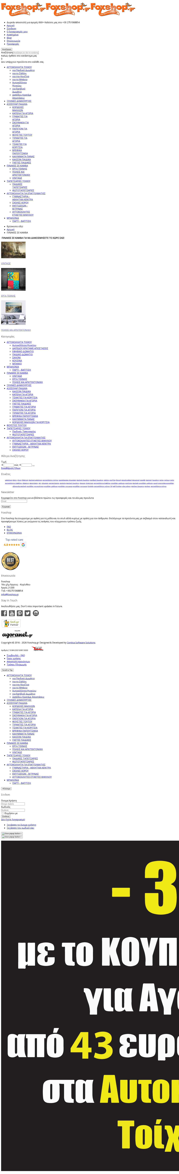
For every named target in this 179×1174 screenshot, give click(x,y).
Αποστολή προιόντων (18, 661)
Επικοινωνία (13, 40)
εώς (16, 464)
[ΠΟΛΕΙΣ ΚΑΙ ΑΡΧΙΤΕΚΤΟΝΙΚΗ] (13, 324)
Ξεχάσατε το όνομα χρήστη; (21, 824)
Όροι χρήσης (14, 658)
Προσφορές (13, 43)
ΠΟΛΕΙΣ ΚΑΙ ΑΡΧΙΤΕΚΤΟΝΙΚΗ (16, 330)
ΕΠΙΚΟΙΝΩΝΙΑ (14, 532)
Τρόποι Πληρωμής (17, 664)
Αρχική (10, 25)
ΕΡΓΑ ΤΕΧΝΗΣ (8, 295)
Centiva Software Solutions (81, 642)
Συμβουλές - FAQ (16, 655)
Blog (9, 37)
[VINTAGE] (13, 257)
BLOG (10, 529)
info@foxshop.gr (10, 594)
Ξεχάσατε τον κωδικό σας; (20, 827)
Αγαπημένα (12, 34)
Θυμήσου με (11, 813)
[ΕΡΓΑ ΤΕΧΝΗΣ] (13, 289)
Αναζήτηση (7, 52)
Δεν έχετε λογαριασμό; (13, 819)
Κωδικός (5, 806)
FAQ (9, 526)
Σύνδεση (11, 28)
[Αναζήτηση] (33, 465)
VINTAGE (5, 263)
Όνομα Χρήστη (9, 800)
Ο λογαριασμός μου (17, 31)
